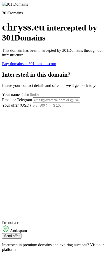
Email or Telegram (17, 100)
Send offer (11, 236)
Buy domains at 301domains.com (29, 64)
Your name (11, 94)
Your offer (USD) (16, 105)
